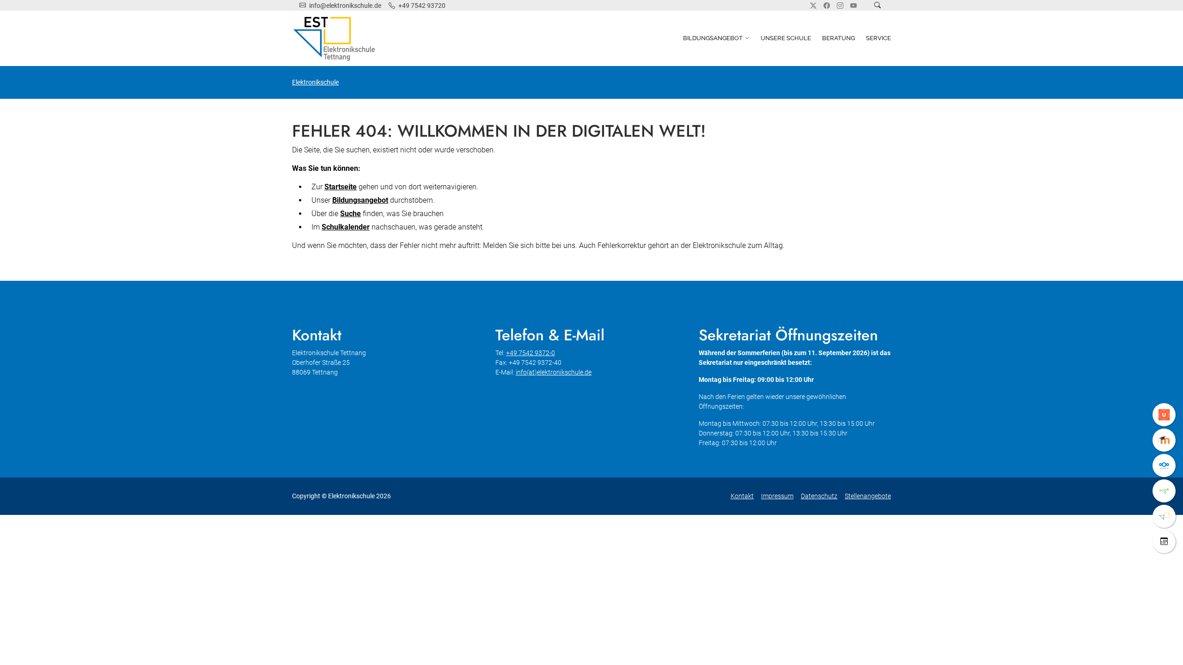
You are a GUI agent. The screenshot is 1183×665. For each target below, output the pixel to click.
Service (878, 38)
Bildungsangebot (713, 38)
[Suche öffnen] (878, 5)
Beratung (838, 38)
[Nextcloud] (1164, 465)
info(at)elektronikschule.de (554, 372)
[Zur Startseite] (336, 38)
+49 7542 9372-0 (530, 353)
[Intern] (1164, 516)
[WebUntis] (1164, 414)
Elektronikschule (315, 82)
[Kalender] (1164, 541)
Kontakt (742, 496)
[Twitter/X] (813, 5)
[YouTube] (853, 5)
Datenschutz (819, 496)
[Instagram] (840, 5)
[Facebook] (826, 5)
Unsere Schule (786, 38)
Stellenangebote (868, 496)
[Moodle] (1164, 440)
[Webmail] (1164, 490)
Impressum (777, 496)
